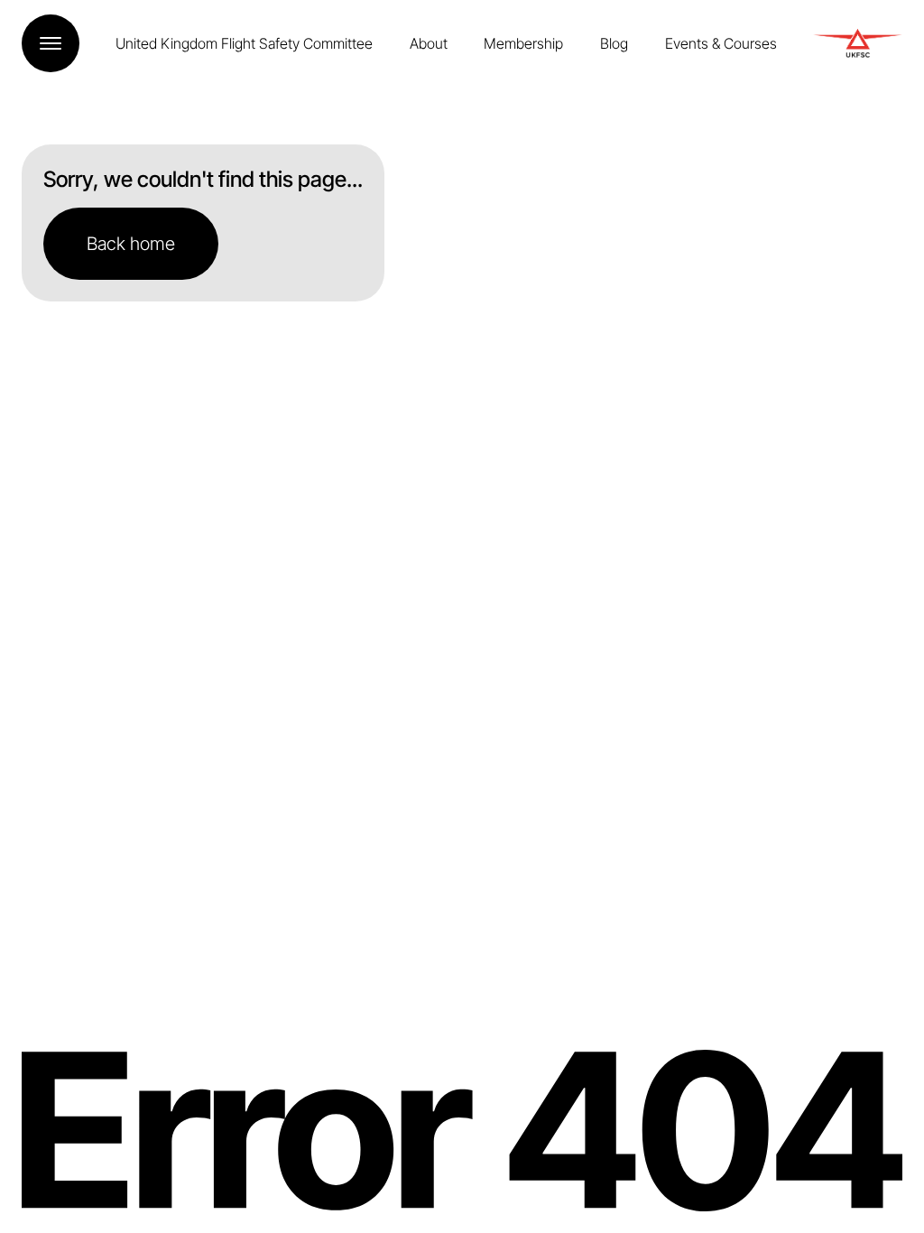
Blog (614, 43)
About (429, 43)
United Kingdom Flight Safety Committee (244, 43)
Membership (523, 43)
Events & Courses (721, 43)
